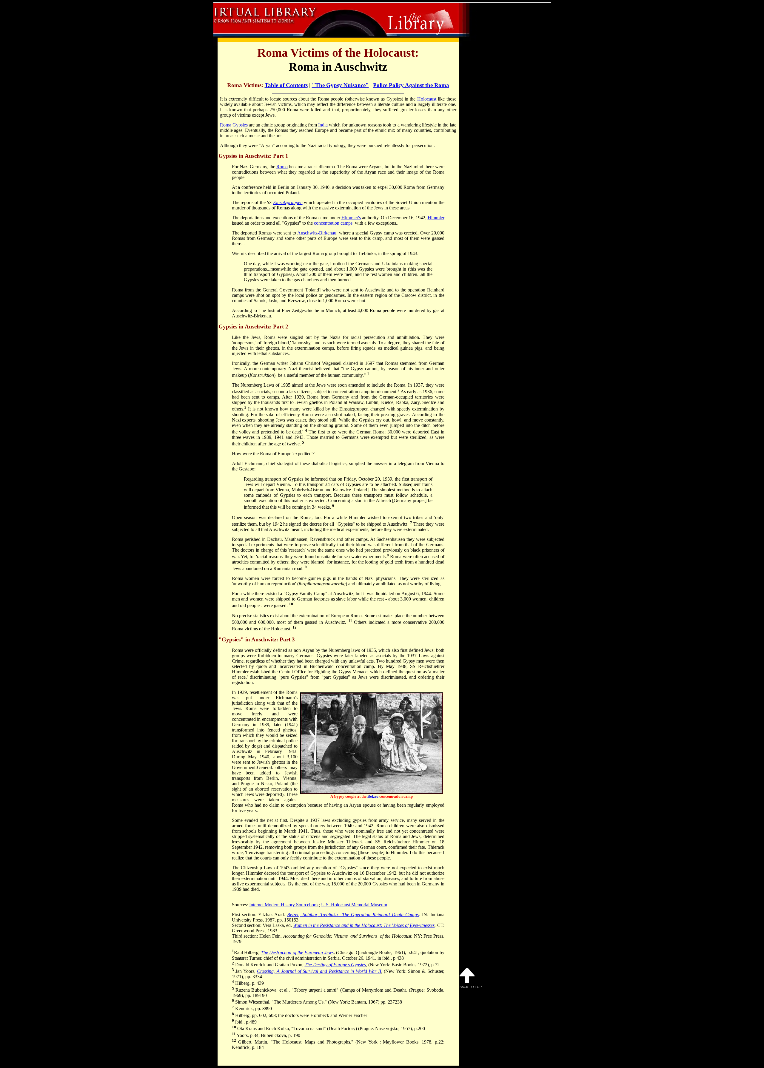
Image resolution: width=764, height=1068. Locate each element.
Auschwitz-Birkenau (316, 232)
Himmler (436, 217)
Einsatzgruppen (288, 202)
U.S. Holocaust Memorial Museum (354, 904)
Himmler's (351, 217)
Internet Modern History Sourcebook (284, 904)
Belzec (372, 796)
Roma (282, 166)
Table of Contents (286, 85)
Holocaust (426, 98)
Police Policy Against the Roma (411, 85)
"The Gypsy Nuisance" (340, 85)
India (323, 124)
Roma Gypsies (234, 124)
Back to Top (471, 987)
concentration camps (333, 223)
